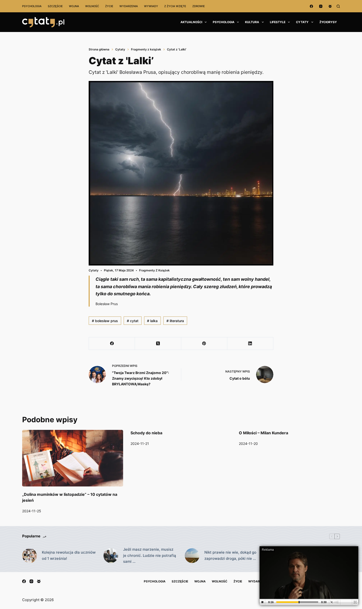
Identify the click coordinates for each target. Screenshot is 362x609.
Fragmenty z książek (154, 270)
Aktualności (191, 22)
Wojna (74, 6)
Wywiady (151, 6)
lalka (152, 321)
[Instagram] (320, 6)
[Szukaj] (338, 6)
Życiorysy (328, 22)
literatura (175, 321)
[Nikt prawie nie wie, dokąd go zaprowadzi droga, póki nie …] (192, 555)
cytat (132, 321)
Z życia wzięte (175, 6)
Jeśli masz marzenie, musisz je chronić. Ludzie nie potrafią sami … (149, 555)
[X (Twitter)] (158, 343)
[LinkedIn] (250, 343)
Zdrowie (198, 6)
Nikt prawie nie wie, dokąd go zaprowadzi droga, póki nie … (230, 555)
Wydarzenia (128, 6)
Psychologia (32, 6)
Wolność (92, 6)
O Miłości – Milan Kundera (263, 432)
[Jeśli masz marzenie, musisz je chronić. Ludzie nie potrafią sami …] (110, 555)
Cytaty (302, 22)
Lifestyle (277, 22)
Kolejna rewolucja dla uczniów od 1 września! (69, 555)
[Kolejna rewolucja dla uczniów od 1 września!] (29, 555)
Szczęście (55, 6)
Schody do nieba (146, 432)
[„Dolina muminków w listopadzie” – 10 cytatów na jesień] (72, 458)
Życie (109, 6)
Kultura (252, 22)
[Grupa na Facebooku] (330, 6)
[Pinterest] (204, 343)
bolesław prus (105, 321)
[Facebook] (311, 6)
